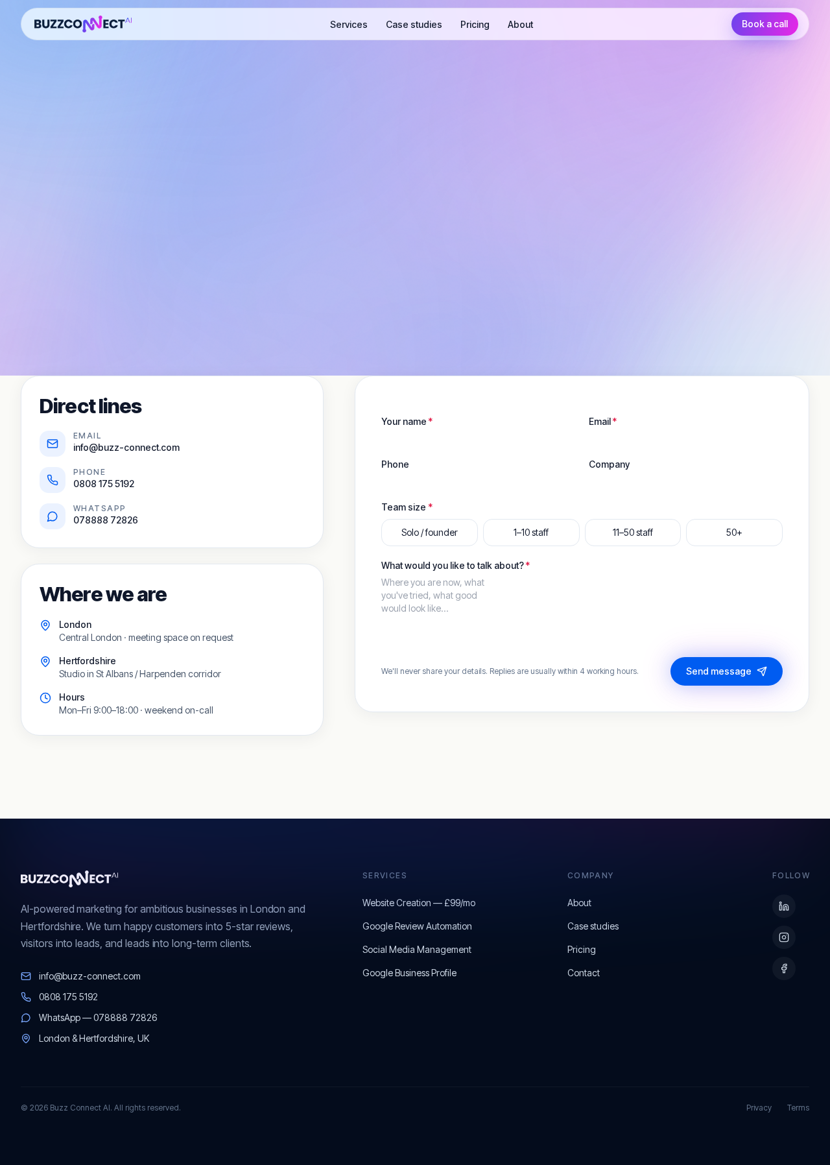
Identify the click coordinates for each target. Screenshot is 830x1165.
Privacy (759, 1107)
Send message (719, 671)
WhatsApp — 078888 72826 (98, 1017)
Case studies (414, 24)
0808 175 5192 (68, 996)
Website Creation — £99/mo (418, 902)
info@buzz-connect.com (90, 975)
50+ (734, 532)
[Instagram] (784, 937)
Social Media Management (416, 949)
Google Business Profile (409, 972)
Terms (798, 1107)
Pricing (475, 24)
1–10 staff (531, 532)
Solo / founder (429, 532)
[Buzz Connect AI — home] (83, 24)
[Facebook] (784, 968)
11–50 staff (633, 532)
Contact (583, 972)
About (520, 24)
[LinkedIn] (784, 906)
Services (349, 24)
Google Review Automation (417, 925)
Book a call (765, 23)
